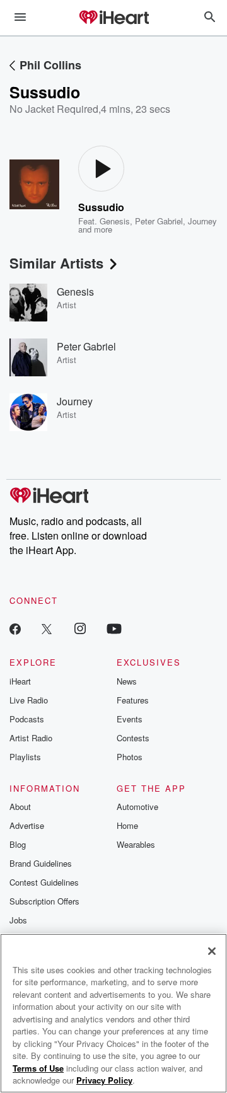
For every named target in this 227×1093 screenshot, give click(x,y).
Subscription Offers (44, 901)
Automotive (137, 807)
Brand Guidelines (40, 863)
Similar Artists (56, 263)
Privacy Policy (104, 1080)
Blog (17, 844)
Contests (133, 738)
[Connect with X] (47, 628)
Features (133, 700)
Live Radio (28, 700)
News (127, 681)
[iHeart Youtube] (114, 628)
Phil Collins (50, 65)
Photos (130, 757)
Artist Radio (30, 738)
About (20, 807)
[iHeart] (113, 18)
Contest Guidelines (44, 882)
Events (130, 719)
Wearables (136, 844)
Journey (202, 221)
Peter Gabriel (159, 221)
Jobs (18, 920)
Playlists (25, 757)
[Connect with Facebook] (15, 628)
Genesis (115, 221)
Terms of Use (38, 1068)
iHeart (20, 681)
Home (127, 825)
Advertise (26, 825)
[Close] (212, 951)
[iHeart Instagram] (80, 628)
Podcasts (26, 719)
